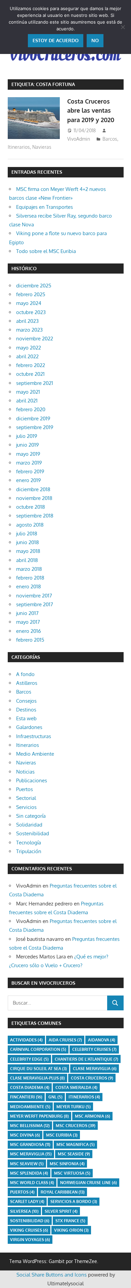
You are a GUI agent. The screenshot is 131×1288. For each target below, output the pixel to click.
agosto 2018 (30, 525)
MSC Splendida (29, 1173)
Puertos (24, 789)
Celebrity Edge (29, 1059)
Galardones (29, 727)
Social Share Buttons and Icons (51, 1274)
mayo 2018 (28, 551)
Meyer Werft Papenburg (39, 1116)
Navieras (41, 147)
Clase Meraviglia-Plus (37, 1078)
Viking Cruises (29, 1230)
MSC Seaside (74, 1153)
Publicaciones (31, 780)
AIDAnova (101, 1039)
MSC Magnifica (75, 1144)
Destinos (26, 709)
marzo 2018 (29, 569)
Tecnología (28, 842)
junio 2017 (27, 613)
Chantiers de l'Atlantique (86, 1059)
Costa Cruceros (92, 1078)
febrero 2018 (30, 578)
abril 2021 (27, 400)
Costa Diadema (29, 1087)
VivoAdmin (78, 139)
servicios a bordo (73, 1201)
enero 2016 (28, 631)
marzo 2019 (29, 462)
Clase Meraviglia (95, 1068)
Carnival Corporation (38, 1049)
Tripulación (28, 851)
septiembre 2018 (34, 515)
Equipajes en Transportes (44, 207)
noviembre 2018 (34, 498)
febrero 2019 (30, 471)
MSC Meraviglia (31, 1153)
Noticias (25, 771)
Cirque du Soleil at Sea (38, 1068)
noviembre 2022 (34, 338)
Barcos (109, 139)
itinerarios (84, 1096)
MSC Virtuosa (72, 1173)
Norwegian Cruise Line (88, 1182)
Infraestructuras (33, 736)
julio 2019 (26, 436)
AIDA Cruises (65, 1039)
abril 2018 (27, 560)
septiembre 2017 (34, 604)
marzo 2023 (29, 330)
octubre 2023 (31, 312)
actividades (26, 1039)
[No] (122, 27)
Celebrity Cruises (94, 1049)
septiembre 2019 (34, 427)
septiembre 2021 (34, 383)
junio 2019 (27, 445)
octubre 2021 (30, 374)
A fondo (25, 674)
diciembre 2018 (33, 489)
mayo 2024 (28, 303)
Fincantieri (26, 1096)
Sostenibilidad (32, 833)
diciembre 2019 (33, 418)
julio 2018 (26, 533)
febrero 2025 (30, 294)
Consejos (26, 701)
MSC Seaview (27, 1163)
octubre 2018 (30, 507)
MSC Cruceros (75, 1125)
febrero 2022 (30, 365)
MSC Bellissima (30, 1125)
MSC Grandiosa (30, 1144)
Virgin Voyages (30, 1239)
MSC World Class (32, 1182)
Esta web (26, 718)
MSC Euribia (62, 1135)
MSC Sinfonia (67, 1163)
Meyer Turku (73, 1106)
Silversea (24, 1211)
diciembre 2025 (33, 285)
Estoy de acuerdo (56, 40)
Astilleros (26, 683)
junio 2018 (27, 542)
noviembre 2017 (34, 595)
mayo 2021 (28, 392)
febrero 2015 (30, 640)
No (95, 40)
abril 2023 (27, 321)
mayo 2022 (28, 347)
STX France (70, 1220)
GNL (55, 1096)
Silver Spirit (61, 1211)
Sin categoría (31, 816)
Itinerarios (19, 147)
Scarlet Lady (27, 1201)
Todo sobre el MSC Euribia (46, 251)
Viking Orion (71, 1230)
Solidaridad (29, 824)
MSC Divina (25, 1135)
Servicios (26, 807)
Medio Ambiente (35, 754)
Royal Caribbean (63, 1192)
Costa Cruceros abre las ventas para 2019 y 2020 (90, 110)
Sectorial (26, 798)
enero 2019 (28, 480)
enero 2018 (28, 586)
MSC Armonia (92, 1116)
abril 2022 (27, 356)
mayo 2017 (28, 622)
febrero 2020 (30, 409)
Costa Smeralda (76, 1087)
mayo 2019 (28, 454)
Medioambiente (30, 1106)
